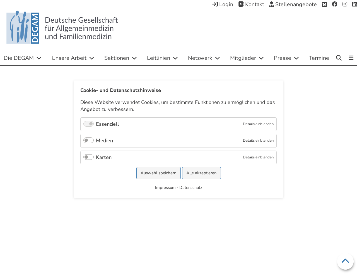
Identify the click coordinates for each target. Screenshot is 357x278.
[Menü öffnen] (351, 58)
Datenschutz (190, 187)
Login (225, 4)
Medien (104, 140)
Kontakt (254, 4)
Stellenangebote (295, 4)
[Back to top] (345, 261)
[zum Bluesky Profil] (324, 4)
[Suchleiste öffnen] (339, 58)
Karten (104, 157)
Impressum (165, 187)
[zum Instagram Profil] (344, 4)
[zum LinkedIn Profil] (354, 4)
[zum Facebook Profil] (334, 4)
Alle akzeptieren (201, 173)
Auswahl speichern (159, 173)
